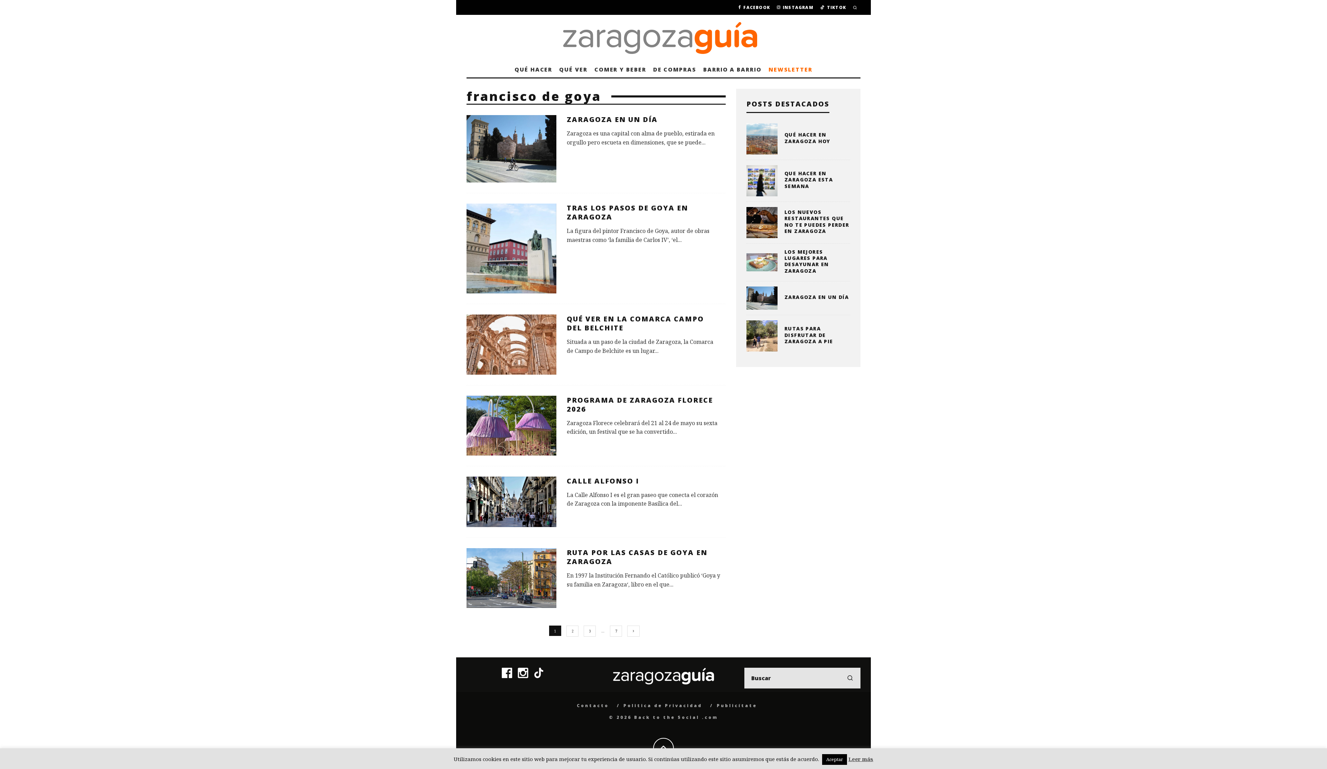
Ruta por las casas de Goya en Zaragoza (637, 557)
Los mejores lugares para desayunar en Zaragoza (806, 261)
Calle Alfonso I (603, 481)
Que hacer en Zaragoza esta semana (808, 179)
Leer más (860, 759)
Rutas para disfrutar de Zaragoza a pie (808, 334)
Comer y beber (620, 69)
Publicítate (737, 706)
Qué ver (573, 69)
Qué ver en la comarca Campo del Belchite (635, 323)
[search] (850, 678)
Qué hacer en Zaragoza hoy (807, 137)
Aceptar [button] (834, 759)
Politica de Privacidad (662, 706)
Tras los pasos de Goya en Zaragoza (627, 212)
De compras (674, 69)
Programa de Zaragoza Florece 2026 (640, 404)
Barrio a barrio (732, 69)
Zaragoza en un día (612, 119)
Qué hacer (533, 69)
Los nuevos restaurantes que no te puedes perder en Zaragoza (816, 221)
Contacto (593, 706)
